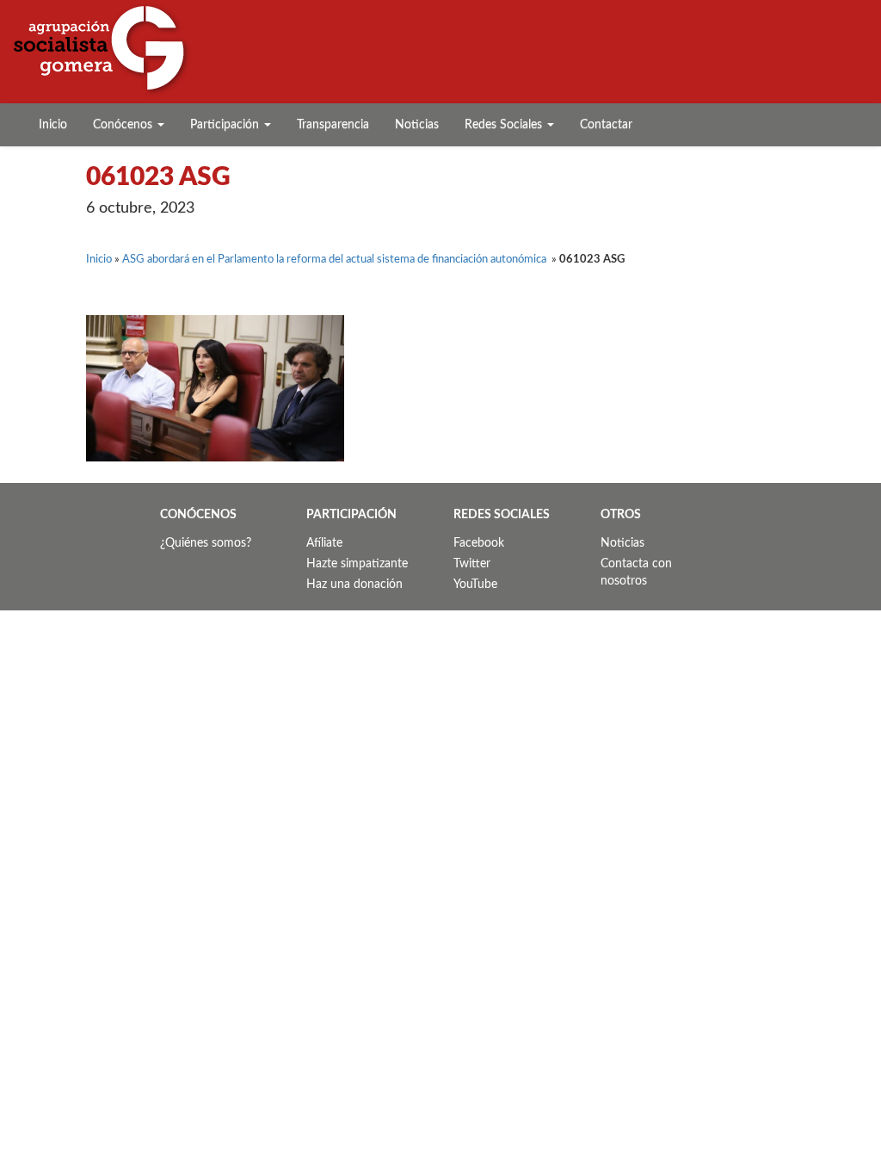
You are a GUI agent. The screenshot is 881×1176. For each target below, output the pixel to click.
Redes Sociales (505, 125)
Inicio (53, 125)
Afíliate (324, 543)
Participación (226, 125)
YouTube (475, 585)
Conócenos (124, 125)
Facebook (478, 543)
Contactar (606, 125)
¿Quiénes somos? (205, 543)
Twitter (471, 564)
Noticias (417, 125)
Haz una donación (354, 585)
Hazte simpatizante (357, 564)
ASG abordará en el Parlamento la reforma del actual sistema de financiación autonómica (335, 259)
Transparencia (333, 125)
